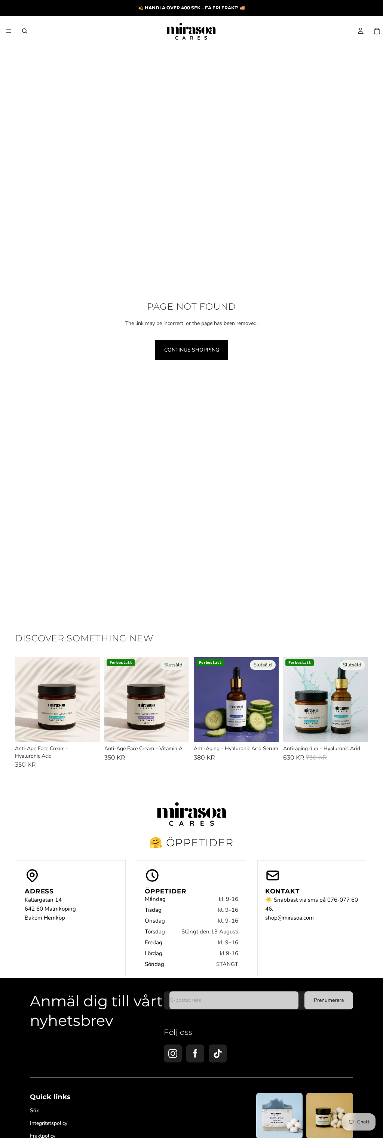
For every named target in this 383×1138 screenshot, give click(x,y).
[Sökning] (24, 31)
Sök (34, 1110)
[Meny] (8, 31)
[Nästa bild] (91, 699)
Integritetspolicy (48, 1123)
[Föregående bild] (23, 699)
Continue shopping (191, 349)
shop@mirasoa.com (289, 917)
